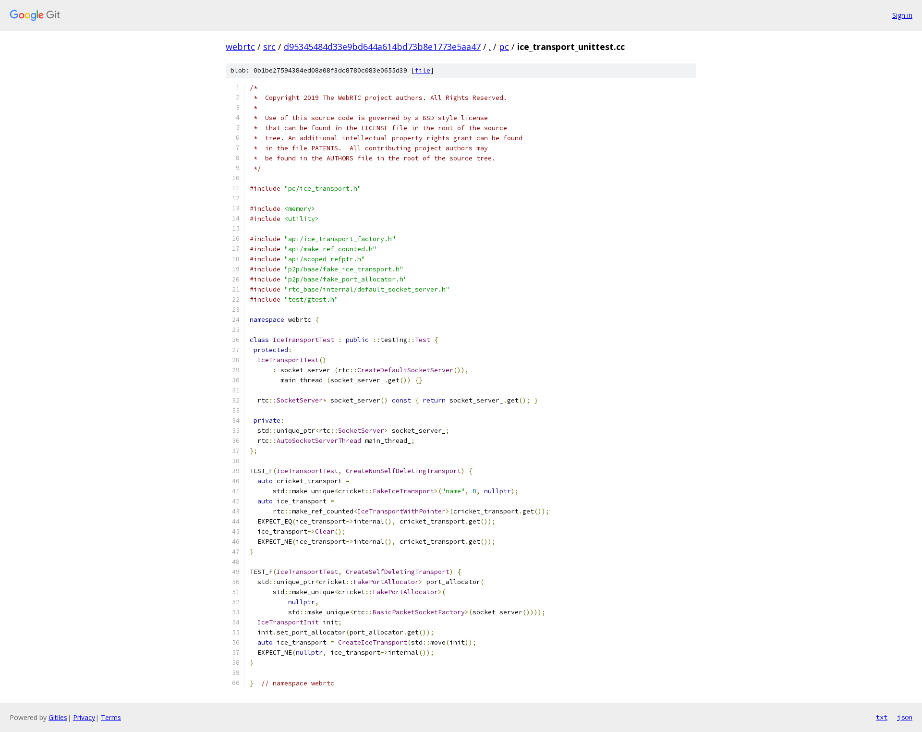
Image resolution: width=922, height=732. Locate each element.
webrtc (240, 46)
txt (881, 717)
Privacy (84, 717)
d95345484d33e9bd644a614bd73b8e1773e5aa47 (382, 46)
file (422, 70)
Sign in (902, 15)
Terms (111, 717)
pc (504, 46)
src (269, 46)
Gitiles (58, 717)
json (904, 717)
